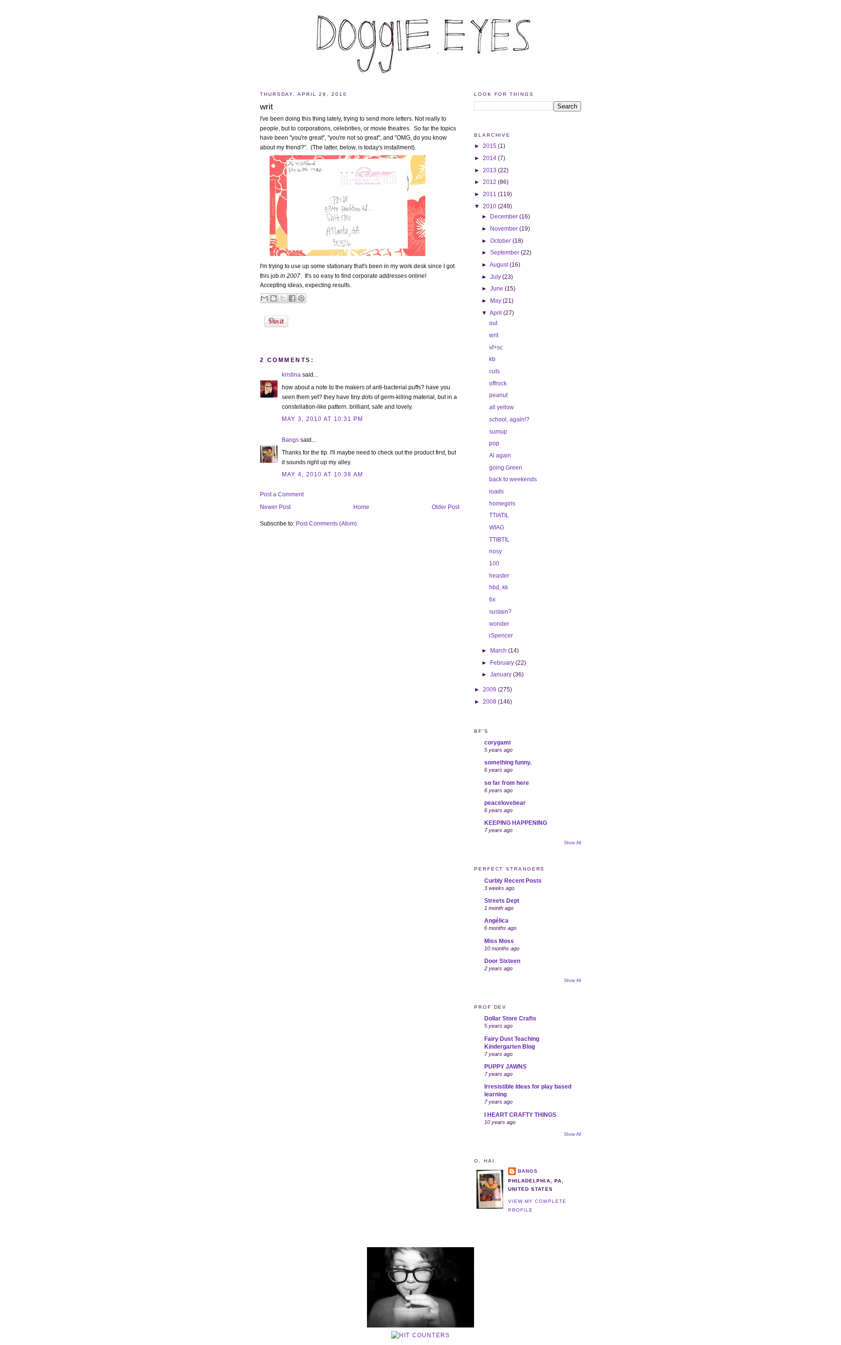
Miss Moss (499, 941)
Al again (500, 455)
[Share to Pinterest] (301, 298)
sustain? (500, 611)
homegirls (502, 503)
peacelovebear (505, 803)
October (501, 240)
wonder (499, 623)
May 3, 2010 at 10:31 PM (322, 419)
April (496, 312)
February (502, 662)
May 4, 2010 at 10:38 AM (322, 474)
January (501, 674)
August (500, 264)
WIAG (496, 527)
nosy (495, 551)
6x (492, 599)
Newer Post (275, 507)
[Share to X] (283, 298)
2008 (490, 701)
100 (494, 563)
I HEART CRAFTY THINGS (520, 1114)
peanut (498, 395)
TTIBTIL (499, 539)
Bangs (290, 439)
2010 (490, 206)
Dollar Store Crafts (510, 1018)
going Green (505, 467)
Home (361, 507)
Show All (572, 842)
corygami (497, 742)
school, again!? (509, 419)
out (493, 323)
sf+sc (496, 347)
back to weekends (513, 479)
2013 (490, 170)
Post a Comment (282, 494)
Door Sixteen (502, 961)
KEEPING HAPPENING (515, 822)
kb (492, 359)
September (505, 252)
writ (266, 106)
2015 (490, 146)
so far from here (506, 783)
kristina (291, 374)
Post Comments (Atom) (326, 523)
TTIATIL (499, 515)
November (504, 228)
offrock (498, 383)
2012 (490, 182)
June (497, 288)
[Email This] (264, 298)
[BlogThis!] (273, 298)
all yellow (501, 407)
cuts (494, 371)
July (496, 276)
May (496, 300)
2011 (490, 194)
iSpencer (501, 635)
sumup (498, 431)
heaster (499, 575)
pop (494, 443)
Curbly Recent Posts (513, 880)
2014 (490, 158)
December (504, 216)
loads (496, 491)
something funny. (507, 762)
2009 (490, 689)
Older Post (445, 507)
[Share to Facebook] (292, 298)
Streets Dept (501, 900)
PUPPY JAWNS (505, 1066)
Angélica (496, 920)
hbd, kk (498, 587)
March (499, 650)
